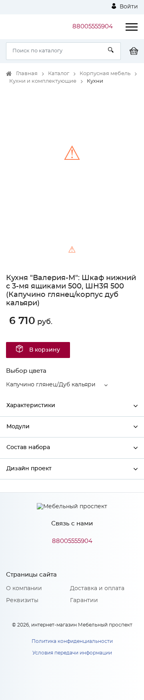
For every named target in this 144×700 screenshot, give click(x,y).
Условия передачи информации (72, 652)
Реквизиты (22, 600)
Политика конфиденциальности (72, 641)
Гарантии (84, 600)
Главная (27, 73)
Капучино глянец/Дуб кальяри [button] (51, 385)
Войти (128, 7)
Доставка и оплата (97, 588)
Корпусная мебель (105, 73)
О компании (24, 588)
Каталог (58, 73)
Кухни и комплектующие (42, 81)
